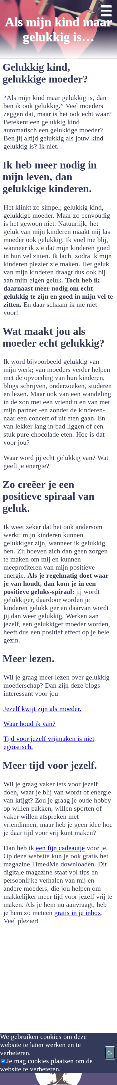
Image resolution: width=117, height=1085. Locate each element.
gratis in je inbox (77, 913)
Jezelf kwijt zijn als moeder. (42, 709)
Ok (110, 1053)
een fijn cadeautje (60, 848)
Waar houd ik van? (29, 723)
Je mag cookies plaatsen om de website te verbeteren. (46, 1065)
